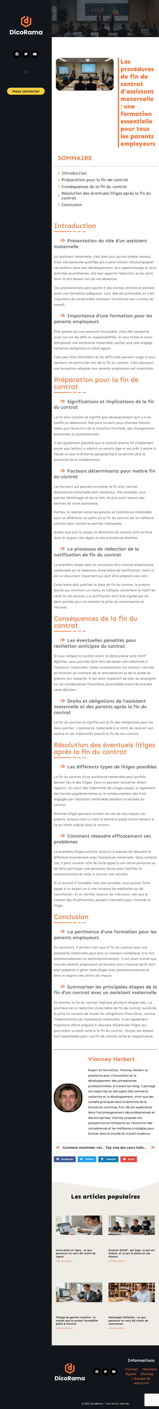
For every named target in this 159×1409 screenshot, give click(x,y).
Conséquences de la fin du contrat (94, 186)
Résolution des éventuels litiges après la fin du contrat (106, 195)
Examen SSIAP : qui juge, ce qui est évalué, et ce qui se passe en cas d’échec (131, 1253)
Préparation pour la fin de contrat (94, 179)
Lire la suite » (64, 1261)
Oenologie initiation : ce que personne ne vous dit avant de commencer (128, 1320)
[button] (26, 71)
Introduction (74, 173)
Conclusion (71, 204)
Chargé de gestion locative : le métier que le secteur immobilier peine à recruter (77, 1320)
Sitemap (147, 1374)
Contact (131, 1369)
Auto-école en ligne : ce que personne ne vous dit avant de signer (75, 1253)
